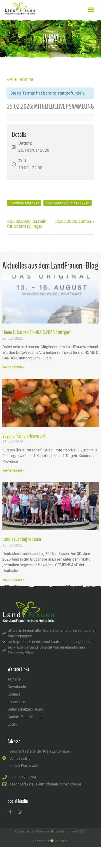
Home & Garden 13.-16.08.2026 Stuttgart (36, 332)
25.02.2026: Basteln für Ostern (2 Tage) (27, 224)
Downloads (17, 687)
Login (12, 724)
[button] (91, 9)
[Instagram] (20, 812)
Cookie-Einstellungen (25, 717)
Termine (14, 679)
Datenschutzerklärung (25, 709)
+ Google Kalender (24, 202)
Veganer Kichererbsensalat (24, 435)
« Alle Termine (20, 79)
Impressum (17, 702)
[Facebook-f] (10, 812)
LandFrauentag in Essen (21, 539)
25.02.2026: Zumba (74, 221)
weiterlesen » (13, 367)
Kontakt (14, 694)
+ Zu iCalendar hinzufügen (67, 202)
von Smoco (61, 841)
